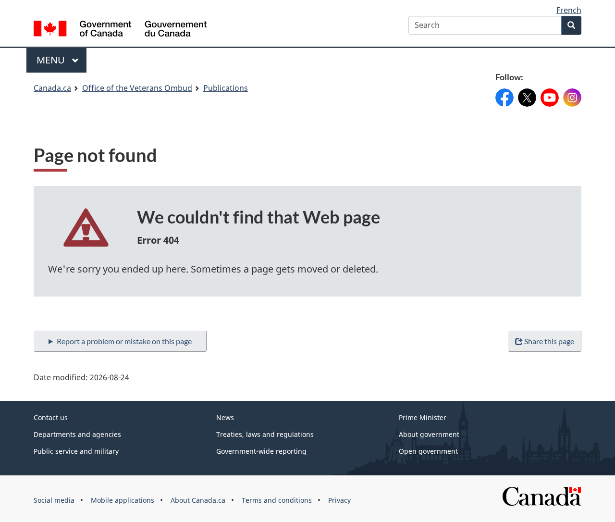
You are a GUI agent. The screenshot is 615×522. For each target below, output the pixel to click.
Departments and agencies (77, 434)
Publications (225, 88)
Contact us (51, 417)
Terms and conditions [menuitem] (277, 500)
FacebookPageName (504, 93)
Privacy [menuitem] (339, 500)
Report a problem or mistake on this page (124, 341)
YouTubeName (550, 93)
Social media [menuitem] (54, 500)
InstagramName (572, 93)
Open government (428, 451)
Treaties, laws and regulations (265, 434)
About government (429, 434)
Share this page (549, 341)
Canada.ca (52, 88)
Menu (52, 59)
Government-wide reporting (261, 451)
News (225, 417)
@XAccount (527, 93)
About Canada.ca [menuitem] (198, 500)
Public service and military (76, 451)
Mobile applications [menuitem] (122, 500)
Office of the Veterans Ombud (137, 88)
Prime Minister (422, 417)
